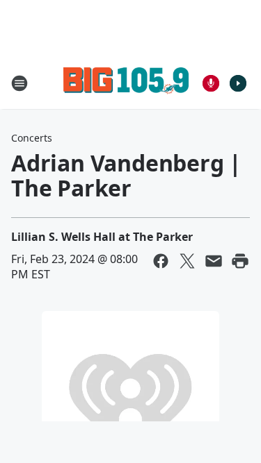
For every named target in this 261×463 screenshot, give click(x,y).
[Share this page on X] (187, 261)
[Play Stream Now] (238, 83)
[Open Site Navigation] (19, 83)
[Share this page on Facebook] (161, 261)
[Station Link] (126, 83)
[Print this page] (240, 261)
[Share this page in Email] (213, 261)
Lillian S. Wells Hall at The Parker (102, 236)
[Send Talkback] (211, 83)
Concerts (31, 137)
